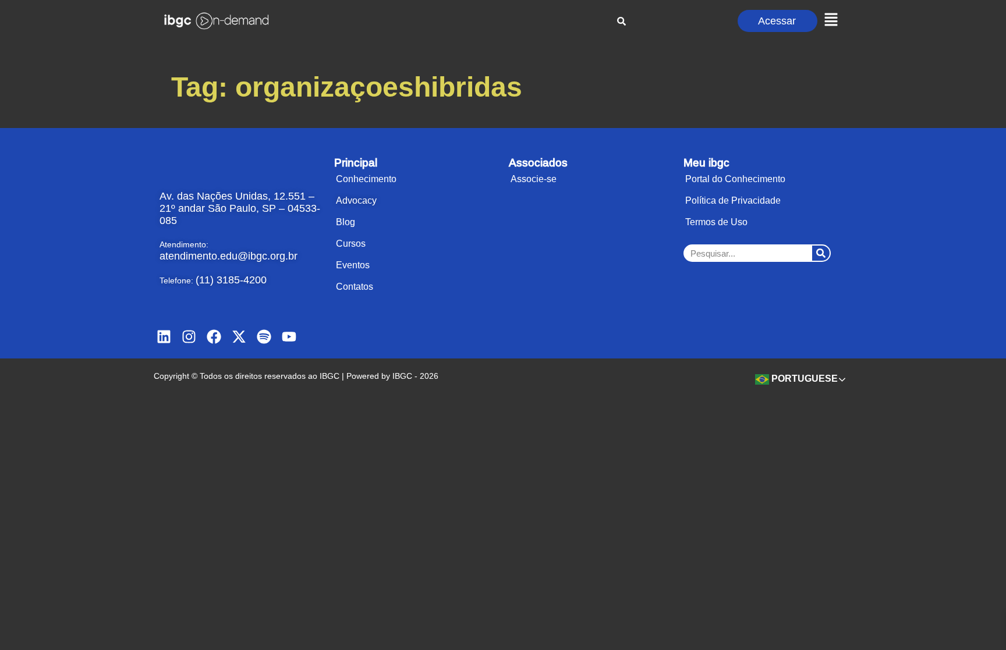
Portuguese (803, 378)
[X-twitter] (239, 336)
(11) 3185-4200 (231, 280)
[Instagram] (189, 336)
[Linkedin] (164, 336)
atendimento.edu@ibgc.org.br (228, 256)
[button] (830, 20)
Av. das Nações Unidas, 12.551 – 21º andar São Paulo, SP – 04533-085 (240, 208)
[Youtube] (289, 336)
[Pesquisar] (821, 253)
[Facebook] (214, 336)
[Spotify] (264, 336)
